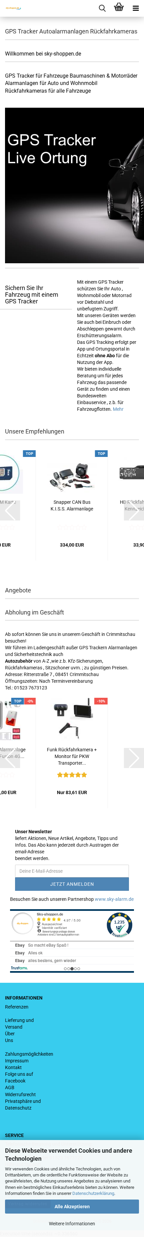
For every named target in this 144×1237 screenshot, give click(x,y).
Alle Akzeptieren (72, 1206)
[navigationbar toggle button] (135, 8)
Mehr (118, 409)
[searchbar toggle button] (102, 8)
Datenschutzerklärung (93, 1193)
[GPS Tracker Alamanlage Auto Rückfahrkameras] (11, 8)
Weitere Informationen (72, 1223)
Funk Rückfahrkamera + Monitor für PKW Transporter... (72, 756)
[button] (10, 510)
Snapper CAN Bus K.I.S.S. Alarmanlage (72, 505)
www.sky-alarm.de (114, 899)
